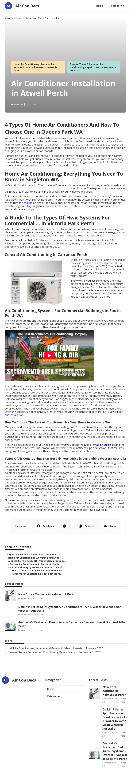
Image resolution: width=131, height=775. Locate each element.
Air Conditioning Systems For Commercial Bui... (37, 567)
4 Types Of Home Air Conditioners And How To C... (35, 554)
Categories (117, 5)
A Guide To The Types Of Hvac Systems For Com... (37, 560)
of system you (98, 444)
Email (113, 525)
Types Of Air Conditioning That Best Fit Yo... (37, 573)
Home (99, 5)
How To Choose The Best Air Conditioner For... (38, 570)
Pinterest (90, 525)
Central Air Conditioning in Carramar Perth (34, 564)
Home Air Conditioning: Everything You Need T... (36, 557)
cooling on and (32, 203)
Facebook (48, 525)
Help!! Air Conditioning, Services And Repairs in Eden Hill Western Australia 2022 (35, 67)
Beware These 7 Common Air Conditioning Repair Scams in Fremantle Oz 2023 (93, 67)
